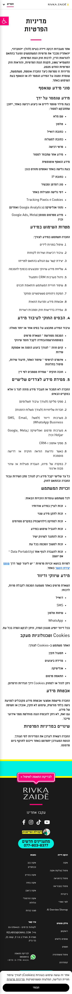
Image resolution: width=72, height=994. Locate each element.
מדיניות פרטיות (16, 979)
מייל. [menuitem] (21, 932)
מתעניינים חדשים (36, 842)
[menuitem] (35, 116)
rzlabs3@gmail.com (19, 932)
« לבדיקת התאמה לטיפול (36, 776)
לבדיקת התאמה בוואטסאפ (18, 957)
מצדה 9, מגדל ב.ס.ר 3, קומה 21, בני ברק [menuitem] (20, 939)
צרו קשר (32, 922)
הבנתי (36, 987)
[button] (4, 21)
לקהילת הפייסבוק (32, 832)
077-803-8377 (36, 845)
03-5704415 (13, 927)
